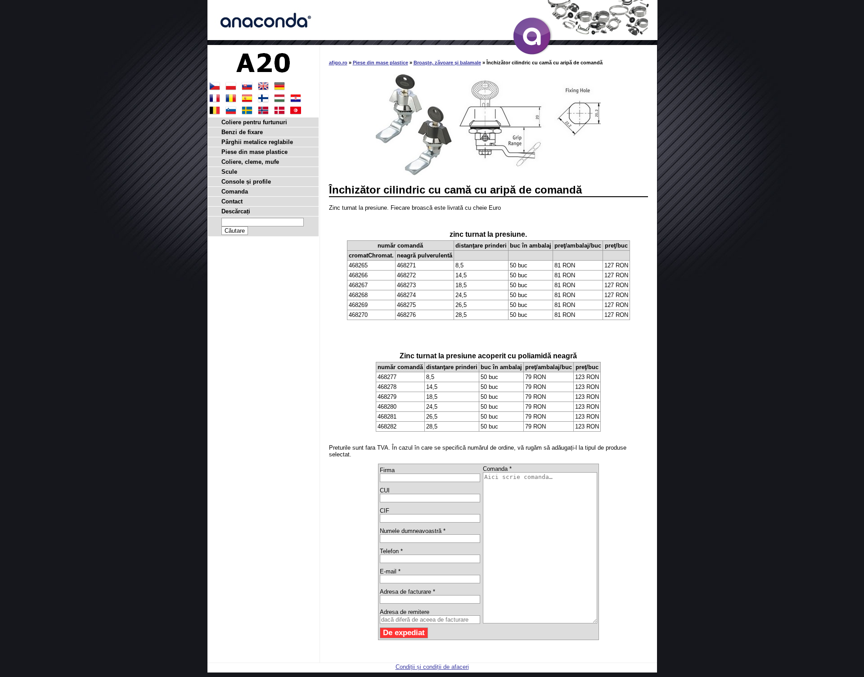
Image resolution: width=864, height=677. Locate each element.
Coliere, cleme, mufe (250, 161)
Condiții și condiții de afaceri (432, 666)
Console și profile (246, 181)
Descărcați (235, 211)
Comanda (234, 191)
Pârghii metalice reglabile (257, 142)
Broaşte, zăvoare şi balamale (447, 62)
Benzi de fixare (242, 132)
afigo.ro (338, 62)
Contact (232, 201)
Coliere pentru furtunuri (254, 122)
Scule (229, 171)
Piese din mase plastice (380, 62)
